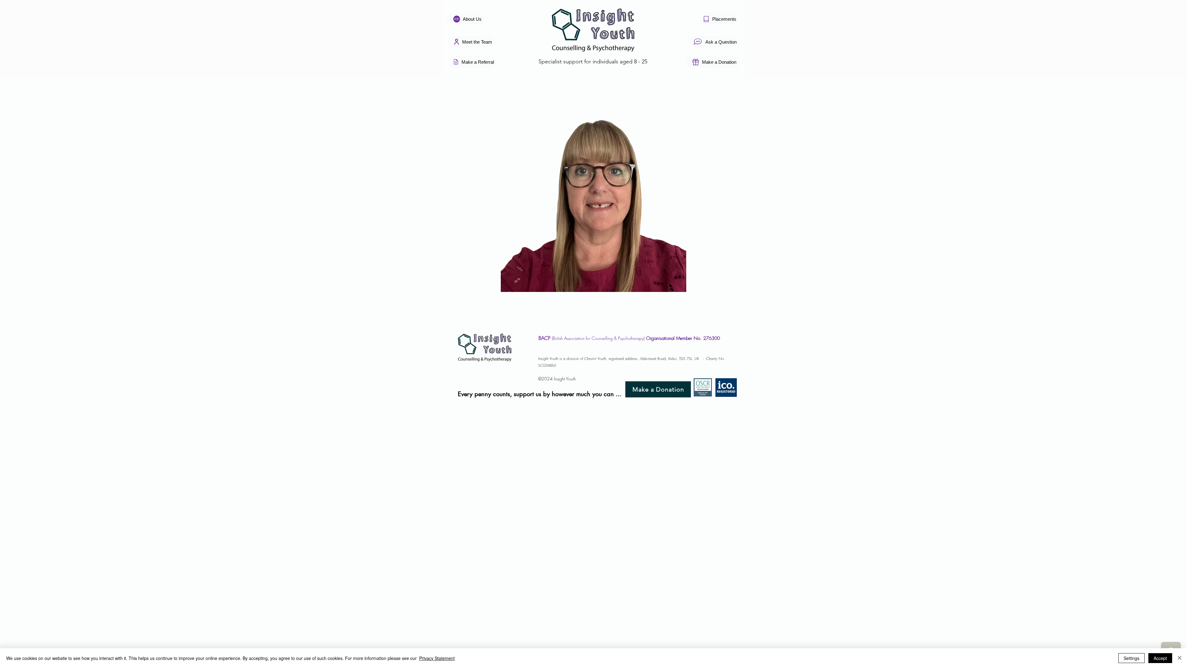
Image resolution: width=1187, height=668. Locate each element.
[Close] (1179, 658)
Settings (1131, 658)
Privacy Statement (437, 658)
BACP (544, 338)
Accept (1160, 658)
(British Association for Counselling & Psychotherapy (597, 338)
